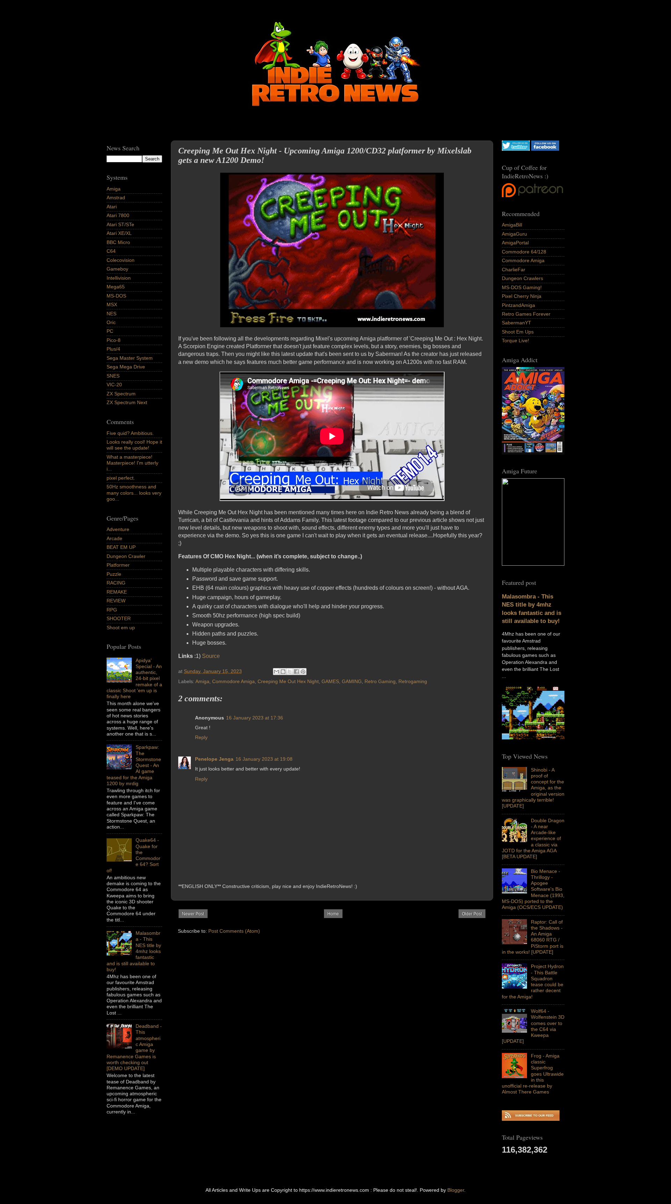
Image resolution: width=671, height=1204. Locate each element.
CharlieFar (513, 269)
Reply (201, 737)
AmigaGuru (514, 234)
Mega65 (116, 286)
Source (211, 656)
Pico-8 (114, 340)
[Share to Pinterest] (303, 671)
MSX (112, 304)
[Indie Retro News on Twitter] (516, 149)
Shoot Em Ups (518, 332)
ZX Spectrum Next (127, 402)
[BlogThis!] (283, 671)
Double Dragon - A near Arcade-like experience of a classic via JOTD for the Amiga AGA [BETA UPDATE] (533, 839)
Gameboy (117, 269)
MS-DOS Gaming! (522, 287)
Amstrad (116, 197)
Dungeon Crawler (126, 556)
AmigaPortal (515, 242)
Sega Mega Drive (126, 367)
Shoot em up (121, 627)
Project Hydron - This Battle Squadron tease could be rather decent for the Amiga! (533, 981)
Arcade (114, 538)
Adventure (118, 529)
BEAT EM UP (121, 547)
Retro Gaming (380, 681)
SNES (113, 376)
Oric (111, 322)
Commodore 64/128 (524, 252)
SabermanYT (516, 322)
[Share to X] (289, 671)
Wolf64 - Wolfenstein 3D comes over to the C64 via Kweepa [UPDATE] (533, 1026)
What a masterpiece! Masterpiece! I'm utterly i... (132, 463)
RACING (116, 583)
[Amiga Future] (533, 453)
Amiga (202, 681)
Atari (112, 206)
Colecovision (121, 260)
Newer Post (193, 913)
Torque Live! (515, 340)
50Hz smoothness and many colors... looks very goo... (134, 493)
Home (333, 913)
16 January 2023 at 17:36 (254, 718)
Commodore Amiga (233, 681)
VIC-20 (114, 384)
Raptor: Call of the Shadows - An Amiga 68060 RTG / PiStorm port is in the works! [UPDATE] (532, 937)
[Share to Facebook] (296, 671)
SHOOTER (119, 618)
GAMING (352, 681)
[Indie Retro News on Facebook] (545, 149)
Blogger (455, 1190)
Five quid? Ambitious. (130, 433)
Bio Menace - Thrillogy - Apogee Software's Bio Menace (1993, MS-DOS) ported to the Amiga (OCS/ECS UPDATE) (533, 889)
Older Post (472, 913)
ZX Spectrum (121, 393)
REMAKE (117, 592)
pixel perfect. (121, 478)
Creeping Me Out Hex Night (288, 681)
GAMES (330, 681)
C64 (111, 251)
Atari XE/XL (119, 233)
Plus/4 (113, 349)
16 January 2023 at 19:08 (264, 759)
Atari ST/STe (120, 224)
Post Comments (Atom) (234, 931)
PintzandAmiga (518, 305)
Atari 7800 (118, 215)
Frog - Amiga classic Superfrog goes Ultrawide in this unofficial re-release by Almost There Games (533, 1074)
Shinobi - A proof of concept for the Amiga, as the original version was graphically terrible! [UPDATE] (533, 788)
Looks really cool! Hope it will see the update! (134, 445)
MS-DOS (116, 296)
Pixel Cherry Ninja (521, 296)
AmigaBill (512, 225)
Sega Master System (130, 358)
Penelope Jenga (214, 759)
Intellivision (119, 278)
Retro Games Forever (526, 314)
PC (110, 331)
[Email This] (276, 671)
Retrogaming (412, 681)
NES (111, 313)
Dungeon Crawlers (522, 278)
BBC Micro (118, 242)
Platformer (118, 565)
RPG (112, 609)
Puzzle (114, 574)
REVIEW (116, 600)
